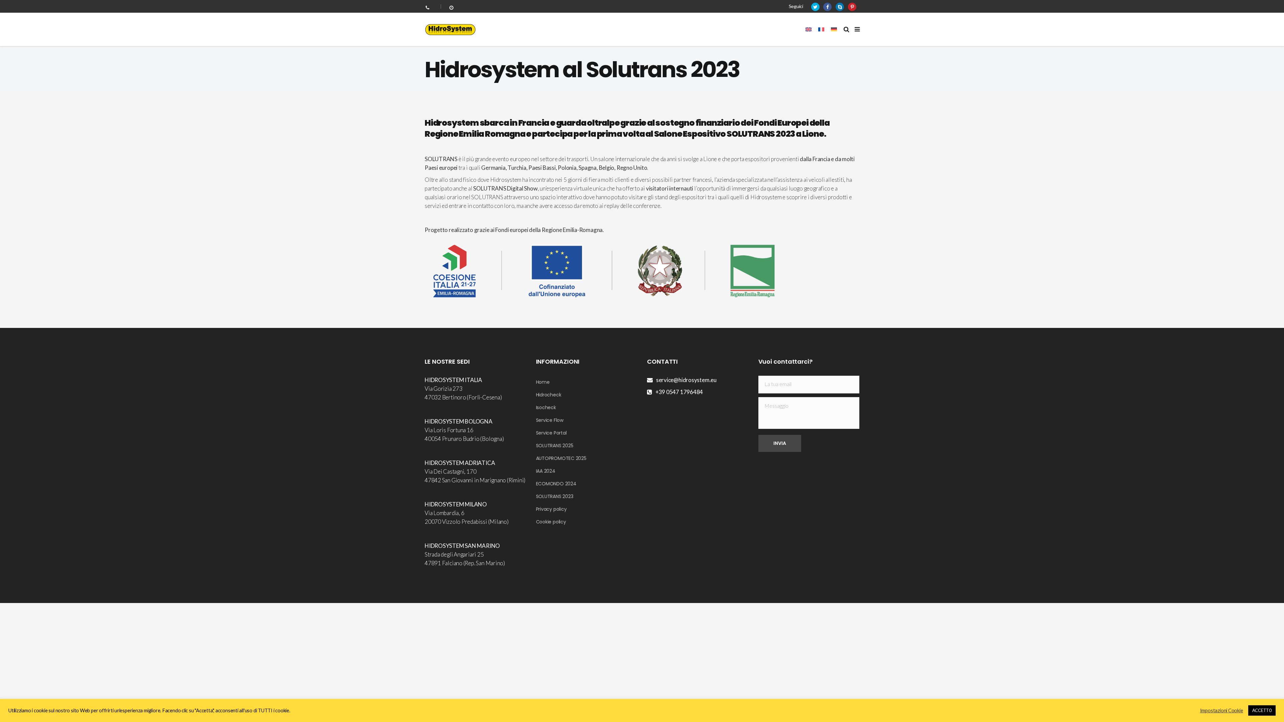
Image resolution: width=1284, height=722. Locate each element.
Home (543, 382)
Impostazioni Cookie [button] (1221, 710)
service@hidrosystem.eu (686, 379)
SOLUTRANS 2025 (554, 445)
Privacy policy (551, 509)
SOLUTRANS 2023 (554, 496)
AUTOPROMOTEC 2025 (561, 458)
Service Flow (549, 420)
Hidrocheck (548, 394)
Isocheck (546, 407)
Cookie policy (551, 521)
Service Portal (551, 433)
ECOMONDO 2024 (556, 483)
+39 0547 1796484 (679, 391)
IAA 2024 (545, 471)
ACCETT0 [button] (1262, 710)
